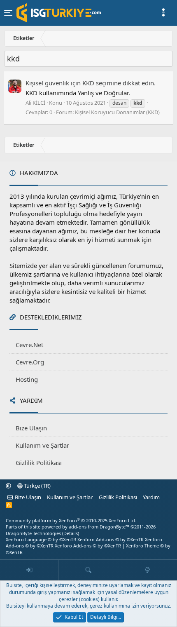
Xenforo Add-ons (110, 539)
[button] (8, 485)
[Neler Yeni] (147, 570)
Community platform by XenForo (71, 520)
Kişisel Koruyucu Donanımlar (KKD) (117, 112)
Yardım (151, 497)
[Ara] (88, 570)
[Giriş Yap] (29, 570)
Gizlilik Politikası (39, 462)
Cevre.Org (30, 362)
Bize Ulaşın (31, 428)
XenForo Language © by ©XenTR (41, 539)
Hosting (27, 379)
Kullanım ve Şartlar (42, 445)
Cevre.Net (29, 345)
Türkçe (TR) (37, 485)
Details (70, 533)
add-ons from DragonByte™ (99, 527)
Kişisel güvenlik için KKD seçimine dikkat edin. (91, 83)
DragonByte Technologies (33, 533)
